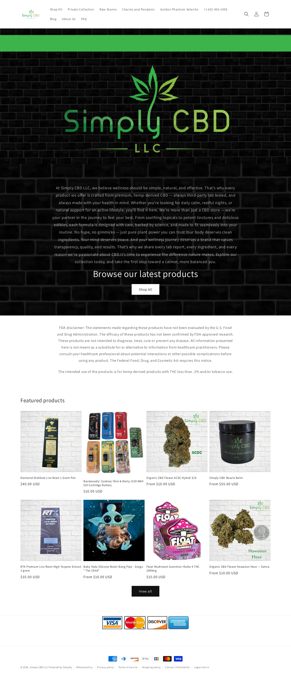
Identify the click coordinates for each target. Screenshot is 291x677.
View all (145, 591)
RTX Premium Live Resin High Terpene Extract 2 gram (50, 568)
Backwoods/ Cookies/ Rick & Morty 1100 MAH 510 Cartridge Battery (113, 483)
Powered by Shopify (60, 667)
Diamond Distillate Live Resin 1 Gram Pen (48, 478)
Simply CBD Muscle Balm (226, 478)
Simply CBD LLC (39, 667)
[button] (246, 14)
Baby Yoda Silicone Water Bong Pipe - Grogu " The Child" (113, 568)
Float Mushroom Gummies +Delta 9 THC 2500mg (172, 568)
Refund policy (84, 667)
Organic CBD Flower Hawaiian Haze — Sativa (239, 567)
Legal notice (201, 667)
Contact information (177, 667)
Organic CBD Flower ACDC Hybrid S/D (171, 478)
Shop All (145, 289)
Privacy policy (105, 667)
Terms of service (128, 667)
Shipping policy (151, 667)
